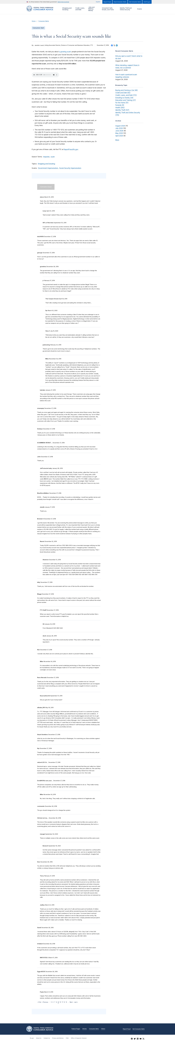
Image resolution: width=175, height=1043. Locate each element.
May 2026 (119, 133)
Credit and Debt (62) (122, 93)
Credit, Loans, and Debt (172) (126, 95)
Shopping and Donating (67, 8)
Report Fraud (107, 2)
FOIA (67, 1038)
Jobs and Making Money (91, 8)
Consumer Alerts (43, 21)
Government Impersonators (48, 168)
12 (64, 1002)
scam (53, 157)
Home (34, 21)
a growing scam (65, 52)
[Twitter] (135, 1039)
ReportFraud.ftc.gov (71, 149)
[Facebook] (132, 1039)
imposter (46, 157)
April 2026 (119, 136)
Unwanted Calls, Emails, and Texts (108, 8)
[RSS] (143, 1039)
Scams (139, 9)
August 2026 (120, 126)
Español (98, 1)
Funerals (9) (119, 105)
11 (62, 1002)
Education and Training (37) (125, 100)
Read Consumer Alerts (120, 2)
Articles (84, 1028)
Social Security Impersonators (70, 168)
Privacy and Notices (58, 1038)
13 (66, 1002)
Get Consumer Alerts (135, 2)
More (117, 140)
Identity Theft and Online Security (125, 8)
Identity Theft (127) (122, 110)
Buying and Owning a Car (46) (126, 90)
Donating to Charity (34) (124, 98)
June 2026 (119, 131)
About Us (38, 1038)
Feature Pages (76, 1028)
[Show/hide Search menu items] (146, 9)
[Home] (42, 10)
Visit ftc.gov (147, 2)
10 (60, 1002)
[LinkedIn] (138, 1039)
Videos (103, 1028)
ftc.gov (32, 1038)
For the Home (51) (121, 103)
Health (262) (120, 107)
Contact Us (47, 1038)
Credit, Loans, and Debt (80, 8)
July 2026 (119, 128)
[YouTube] (140, 1039)
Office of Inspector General (78, 1038)
